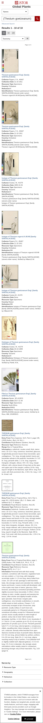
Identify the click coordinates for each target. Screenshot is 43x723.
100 (13, 33)
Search (37, 18)
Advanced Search (8, 24)
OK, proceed (28, 719)
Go (27, 38)
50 (9, 33)
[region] (21, 705)
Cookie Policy (15, 714)
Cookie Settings (13, 719)
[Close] (40, 691)
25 (4, 33)
